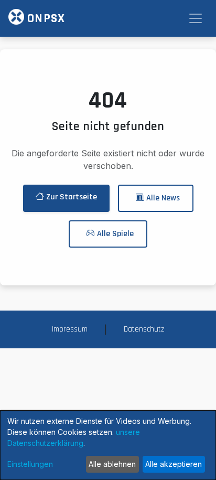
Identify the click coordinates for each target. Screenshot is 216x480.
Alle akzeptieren (173, 464)
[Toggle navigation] (195, 18)
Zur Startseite (70, 196)
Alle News (162, 198)
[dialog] (108, 445)
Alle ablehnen (112, 464)
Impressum (70, 329)
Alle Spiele (114, 233)
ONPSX (44, 18)
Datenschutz (144, 329)
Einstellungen (30, 464)
